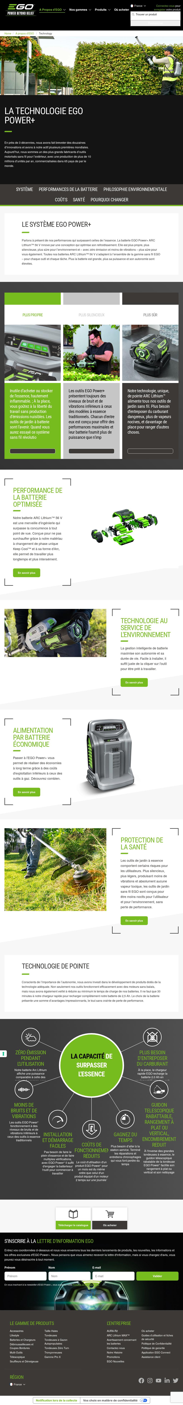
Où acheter (121, 10)
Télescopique (17, 1357)
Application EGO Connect (156, 1352)
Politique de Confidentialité (86, 1284)
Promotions (113, 1357)
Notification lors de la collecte (56, 1400)
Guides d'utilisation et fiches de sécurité (157, 1337)
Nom (51, 1267)
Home (8, 33)
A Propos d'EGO (50, 10)
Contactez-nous (116, 1348)
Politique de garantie (153, 1348)
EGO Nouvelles (115, 1361)
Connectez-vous (165, 5)
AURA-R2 (112, 1331)
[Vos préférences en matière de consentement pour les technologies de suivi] (3, 1053)
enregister (159, 9)
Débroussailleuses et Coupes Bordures (21, 1346)
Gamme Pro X (52, 1357)
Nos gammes (78, 10)
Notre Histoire (114, 1352)
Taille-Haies (51, 1331)
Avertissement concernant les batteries (121, 1341)
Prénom (9, 1267)
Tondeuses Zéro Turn (56, 1348)
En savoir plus (26, 572)
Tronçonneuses (53, 1352)
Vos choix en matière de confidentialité (110, 1400)
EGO (21, 10)
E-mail (96, 1267)
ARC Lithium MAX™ (118, 1335)
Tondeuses (50, 1335)
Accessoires (16, 1331)
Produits (101, 10)
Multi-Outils (16, 1352)
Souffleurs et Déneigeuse (24, 1361)
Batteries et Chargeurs (22, 1340)
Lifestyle (14, 1335)
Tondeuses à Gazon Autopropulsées (55, 1341)
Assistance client (151, 1357)
